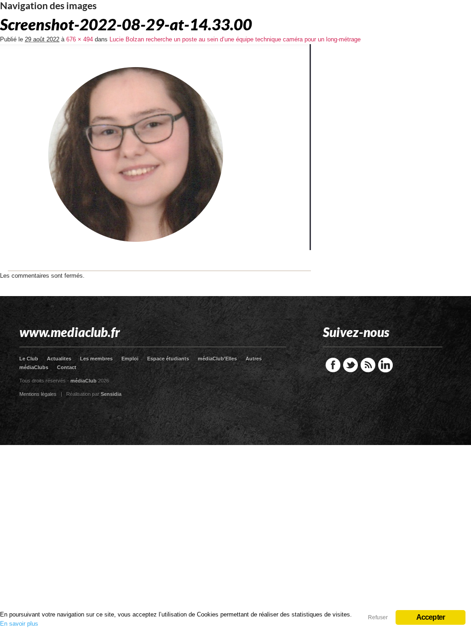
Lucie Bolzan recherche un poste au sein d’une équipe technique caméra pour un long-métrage (235, 39)
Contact (66, 367)
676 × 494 (79, 39)
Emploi (129, 358)
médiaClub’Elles (217, 358)
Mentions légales (38, 394)
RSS (368, 365)
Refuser (378, 617)
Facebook (333, 365)
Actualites (59, 358)
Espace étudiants (168, 358)
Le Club (28, 358)
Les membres (96, 358)
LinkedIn (385, 365)
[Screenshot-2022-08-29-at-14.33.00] (155, 269)
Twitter (350, 365)
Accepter (430, 617)
